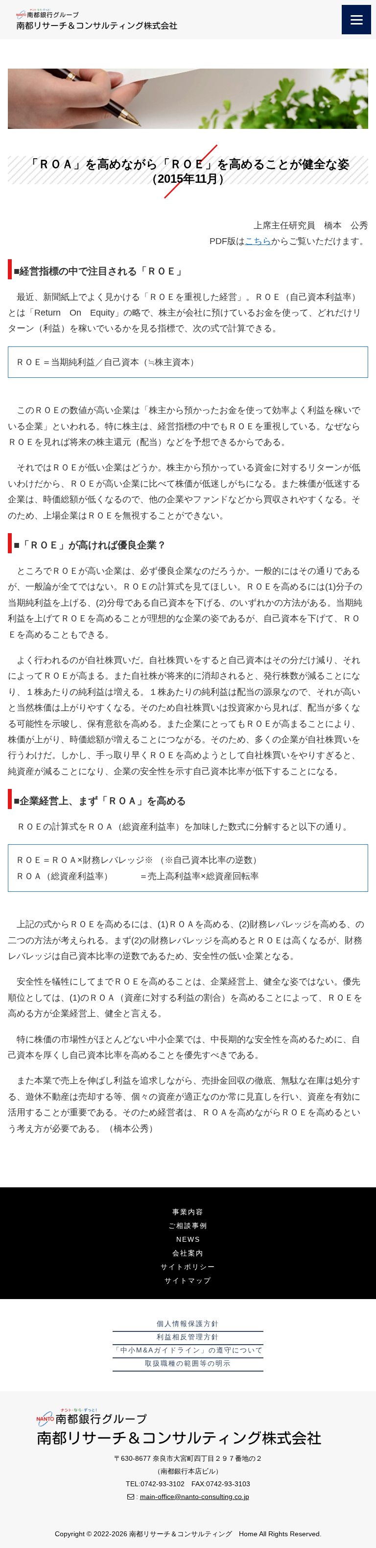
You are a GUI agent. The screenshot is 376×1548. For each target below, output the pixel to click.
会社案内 (188, 1253)
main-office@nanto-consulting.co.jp (194, 1496)
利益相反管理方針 (188, 1337)
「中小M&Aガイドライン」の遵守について (188, 1350)
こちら (258, 241)
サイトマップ (188, 1280)
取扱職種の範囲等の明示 (188, 1363)
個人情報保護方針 (188, 1323)
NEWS (188, 1239)
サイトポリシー (188, 1267)
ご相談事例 (188, 1225)
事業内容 (188, 1212)
